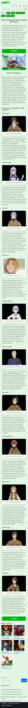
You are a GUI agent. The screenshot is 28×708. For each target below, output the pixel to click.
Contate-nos (4, 703)
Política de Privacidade (14, 703)
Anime (13, 12)
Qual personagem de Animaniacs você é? (11, 689)
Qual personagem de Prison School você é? (11, 694)
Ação (8, 12)
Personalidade (10, 15)
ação (9, 100)
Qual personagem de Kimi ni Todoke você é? (11, 692)
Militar (3, 15)
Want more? (4, 677)
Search (24, 680)
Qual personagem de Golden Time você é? (11, 701)
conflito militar (20, 100)
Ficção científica (20, 12)
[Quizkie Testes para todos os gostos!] (5, 2)
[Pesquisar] (19, 9)
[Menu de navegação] (25, 9)
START (14, 51)
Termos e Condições (6, 705)
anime (11, 25)
